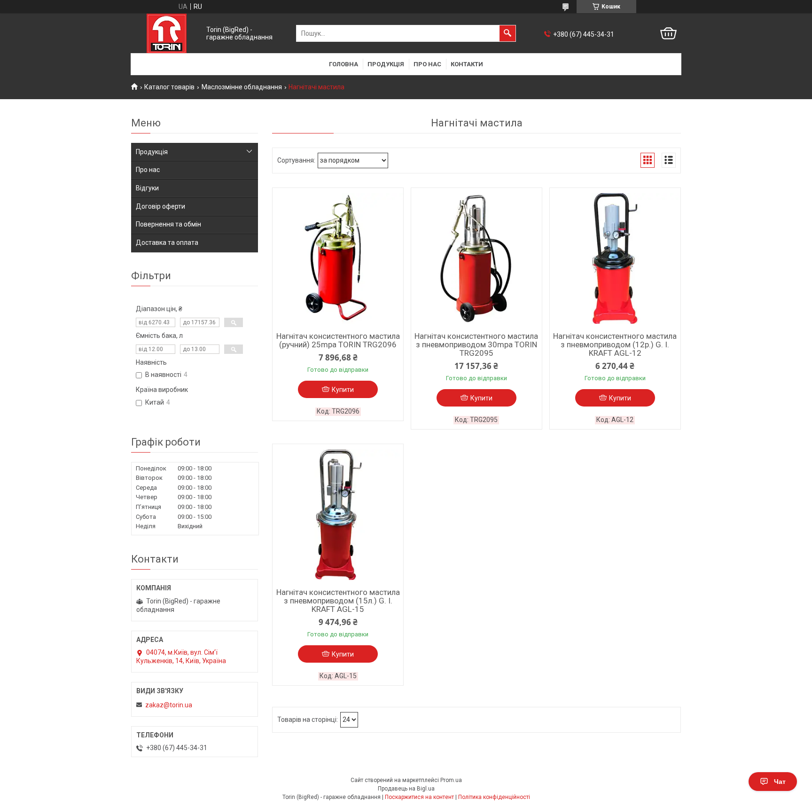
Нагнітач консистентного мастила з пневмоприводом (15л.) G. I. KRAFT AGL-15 (338, 600)
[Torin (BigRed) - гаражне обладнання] (167, 33)
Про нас (427, 64)
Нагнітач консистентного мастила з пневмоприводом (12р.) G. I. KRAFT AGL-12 (615, 344)
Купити (343, 389)
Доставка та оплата (167, 242)
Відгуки (147, 188)
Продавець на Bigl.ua (406, 788)
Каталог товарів (169, 87)
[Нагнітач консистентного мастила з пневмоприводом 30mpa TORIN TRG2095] (476, 258)
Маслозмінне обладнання (242, 87)
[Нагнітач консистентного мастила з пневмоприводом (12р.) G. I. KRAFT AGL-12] (615, 258)
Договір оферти (160, 206)
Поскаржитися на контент (419, 797)
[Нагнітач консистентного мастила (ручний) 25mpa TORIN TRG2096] (338, 258)
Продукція (385, 64)
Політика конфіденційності (494, 797)
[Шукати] (507, 33)
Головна (343, 64)
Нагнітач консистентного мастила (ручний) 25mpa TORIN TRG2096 (338, 340)
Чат (780, 781)
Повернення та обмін (168, 224)
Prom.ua (451, 780)
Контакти (467, 64)
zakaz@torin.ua (168, 705)
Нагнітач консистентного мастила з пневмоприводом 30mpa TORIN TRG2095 (476, 344)
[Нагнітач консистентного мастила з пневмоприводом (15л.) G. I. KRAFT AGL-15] (338, 514)
